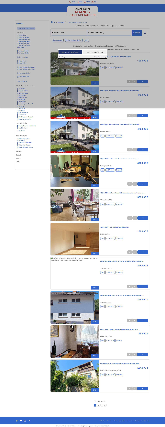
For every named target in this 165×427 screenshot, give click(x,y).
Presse (109, 421)
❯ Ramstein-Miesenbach (24, 143)
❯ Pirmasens (21, 130)
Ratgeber (102, 421)
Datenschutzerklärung (100, 57)
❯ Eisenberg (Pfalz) (23, 138)
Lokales (115, 421)
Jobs (18, 161)
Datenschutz (138, 421)
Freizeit (18, 155)
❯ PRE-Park (21, 110)
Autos (18, 158)
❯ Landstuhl (21, 140)
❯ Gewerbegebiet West (24, 119)
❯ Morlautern (21, 108)
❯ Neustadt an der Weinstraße (26, 126)
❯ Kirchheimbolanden (24, 145)
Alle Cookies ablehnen (95, 52)
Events (18, 151)
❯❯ (105, 405)
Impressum (129, 421)
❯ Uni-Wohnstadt (22, 113)
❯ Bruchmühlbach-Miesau (25, 147)
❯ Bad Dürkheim (22, 128)
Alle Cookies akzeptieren (70, 52)
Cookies (146, 421)
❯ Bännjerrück (21, 115)
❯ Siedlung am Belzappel (25, 117)
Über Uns (122, 421)
